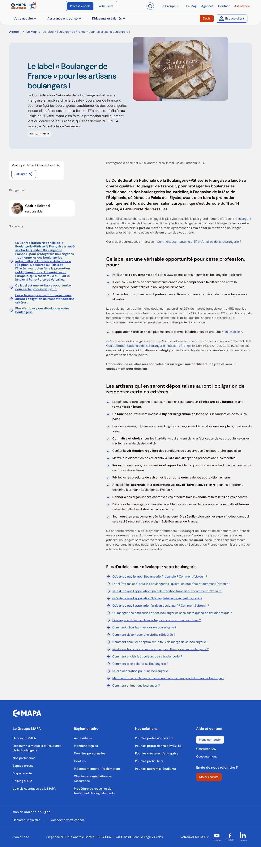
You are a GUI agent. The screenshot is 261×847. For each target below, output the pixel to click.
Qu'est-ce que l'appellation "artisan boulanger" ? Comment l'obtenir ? (160, 606)
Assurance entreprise (62, 18)
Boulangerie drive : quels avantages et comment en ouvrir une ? (156, 620)
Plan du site (21, 837)
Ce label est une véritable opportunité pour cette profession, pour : (43, 287)
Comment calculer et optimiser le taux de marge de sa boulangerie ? (160, 642)
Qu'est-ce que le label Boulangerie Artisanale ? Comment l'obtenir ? (159, 576)
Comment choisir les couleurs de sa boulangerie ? (147, 656)
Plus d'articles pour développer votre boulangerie (42, 310)
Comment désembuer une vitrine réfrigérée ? (143, 635)
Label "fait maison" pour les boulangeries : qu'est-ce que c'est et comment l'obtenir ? (171, 584)
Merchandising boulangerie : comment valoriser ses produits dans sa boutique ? (168, 678)
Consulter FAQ (206, 749)
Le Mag (31, 32)
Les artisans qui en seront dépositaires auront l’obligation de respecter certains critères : (44, 298)
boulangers (243, 219)
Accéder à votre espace (68, 820)
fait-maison (232, 332)
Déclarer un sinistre (26, 820)
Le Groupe (168, 6)
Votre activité (23, 18)
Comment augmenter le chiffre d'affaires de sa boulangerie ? (199, 242)
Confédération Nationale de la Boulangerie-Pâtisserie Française (150, 346)
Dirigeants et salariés (107, 18)
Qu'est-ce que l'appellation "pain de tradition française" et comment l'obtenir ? (167, 591)
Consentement (206, 756)
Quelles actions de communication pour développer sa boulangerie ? (160, 649)
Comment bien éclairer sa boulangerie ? (140, 664)
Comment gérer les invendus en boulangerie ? (144, 627)
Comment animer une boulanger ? (136, 685)
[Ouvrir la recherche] (150, 6)
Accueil (14, 32)
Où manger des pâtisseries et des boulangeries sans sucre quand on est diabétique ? (172, 613)
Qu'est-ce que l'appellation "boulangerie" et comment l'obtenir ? (157, 598)
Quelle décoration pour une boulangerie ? (141, 671)
